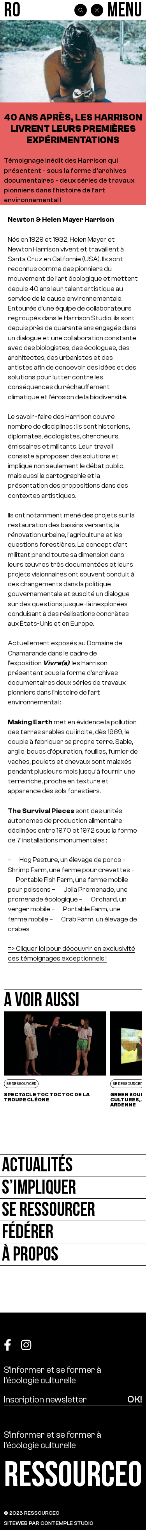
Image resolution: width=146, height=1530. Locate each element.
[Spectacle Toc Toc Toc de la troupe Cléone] (55, 1059)
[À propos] (73, 1254)
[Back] (97, 10)
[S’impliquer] (73, 1187)
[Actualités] (73, 1165)
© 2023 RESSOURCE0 (32, 1513)
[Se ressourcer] (73, 1210)
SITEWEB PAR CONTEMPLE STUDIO (48, 1523)
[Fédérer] (73, 1232)
